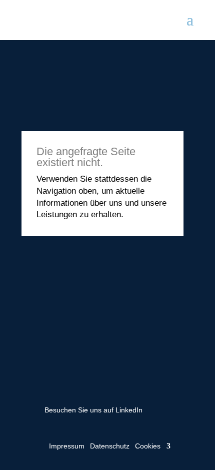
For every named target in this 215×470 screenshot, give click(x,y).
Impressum (66, 445)
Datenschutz (110, 445)
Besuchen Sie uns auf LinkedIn (93, 410)
